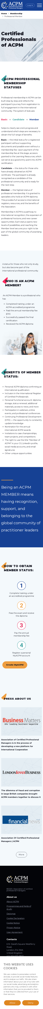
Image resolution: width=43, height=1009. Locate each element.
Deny (30, 1003)
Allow (12, 1003)
